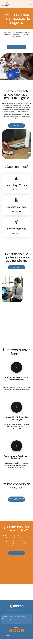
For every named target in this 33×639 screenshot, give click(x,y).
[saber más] (20, 190)
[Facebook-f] (18, 630)
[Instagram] (22, 630)
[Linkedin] (10, 630)
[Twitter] (14, 630)
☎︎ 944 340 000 (12, 610)
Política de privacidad (13, 635)
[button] (31, 4)
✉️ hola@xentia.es (22, 610)
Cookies (20, 635)
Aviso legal (5, 635)
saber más (15, 189)
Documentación (26, 635)
